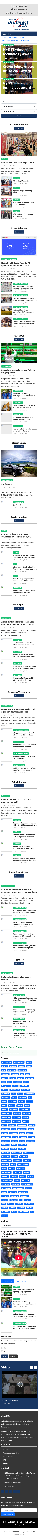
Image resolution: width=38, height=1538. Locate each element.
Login (30, 13)
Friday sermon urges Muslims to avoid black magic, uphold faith (24, 1032)
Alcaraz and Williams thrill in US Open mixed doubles (23, 676)
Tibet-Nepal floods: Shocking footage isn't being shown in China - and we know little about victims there (24, 567)
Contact (22, 13)
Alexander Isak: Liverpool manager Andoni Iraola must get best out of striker (17, 621)
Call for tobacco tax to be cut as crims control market (24, 403)
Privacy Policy (8, 1454)
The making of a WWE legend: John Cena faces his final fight (24, 856)
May (4, 266)
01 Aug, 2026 (23, 1023)
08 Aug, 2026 (23, 1011)
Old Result (13, 1353)
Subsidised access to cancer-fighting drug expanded (18, 368)
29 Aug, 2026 (13, 55)
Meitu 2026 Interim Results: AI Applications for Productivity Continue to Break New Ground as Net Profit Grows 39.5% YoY (17, 264)
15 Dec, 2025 (23, 860)
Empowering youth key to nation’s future (23, 1019)
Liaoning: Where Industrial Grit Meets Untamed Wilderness (24, 320)
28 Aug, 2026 (23, 656)
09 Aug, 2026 (23, 300)
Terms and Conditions (11, 1450)
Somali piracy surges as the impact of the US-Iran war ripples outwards (23, 578)
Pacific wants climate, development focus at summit (24, 392)
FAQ (7, 13)
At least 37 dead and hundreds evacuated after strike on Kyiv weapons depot (15, 534)
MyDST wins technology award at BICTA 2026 (18, 51)
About (14, 13)
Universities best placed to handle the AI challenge (23, 415)
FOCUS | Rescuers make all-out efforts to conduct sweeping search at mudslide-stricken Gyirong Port (25, 910)
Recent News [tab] (7, 1278)
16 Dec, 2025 (23, 848)
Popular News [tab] (21, 1278)
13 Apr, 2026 (11, 712)
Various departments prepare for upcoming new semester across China (19, 887)
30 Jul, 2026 (23, 323)
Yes (5, 1345)
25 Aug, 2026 (23, 288)
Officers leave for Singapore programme (23, 212)
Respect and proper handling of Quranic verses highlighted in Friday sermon (24, 1009)
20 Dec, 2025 (23, 824)
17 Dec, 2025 (23, 836)
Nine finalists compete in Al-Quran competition (24, 200)
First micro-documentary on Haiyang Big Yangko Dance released (23, 285)
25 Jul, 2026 (23, 1035)
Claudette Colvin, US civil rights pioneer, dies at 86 (16, 797)
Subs (4, 37)
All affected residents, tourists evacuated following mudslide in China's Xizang (24, 945)
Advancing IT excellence (22, 178)
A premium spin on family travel (22, 189)
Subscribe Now (8, 1511)
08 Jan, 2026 (23, 770)
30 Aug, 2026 (12, 162)
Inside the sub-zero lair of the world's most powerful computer (24, 767)
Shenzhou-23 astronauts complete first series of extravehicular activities (22, 921)
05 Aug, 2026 (23, 311)
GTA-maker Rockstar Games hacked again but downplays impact (18, 707)
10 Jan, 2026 (23, 746)
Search (19, 113)
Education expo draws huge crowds (18, 159)
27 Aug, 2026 (11, 266)
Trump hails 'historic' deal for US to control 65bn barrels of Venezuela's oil (24, 554)
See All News (19, 125)
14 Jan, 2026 (23, 734)
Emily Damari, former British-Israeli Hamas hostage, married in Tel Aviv (24, 589)
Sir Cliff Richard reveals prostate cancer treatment (23, 844)
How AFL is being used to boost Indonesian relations (25, 427)
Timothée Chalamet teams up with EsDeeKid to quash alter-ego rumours (24, 822)
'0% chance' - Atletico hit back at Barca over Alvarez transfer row (24, 665)
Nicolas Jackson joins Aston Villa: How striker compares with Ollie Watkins (23, 642)
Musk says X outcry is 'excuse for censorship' (24, 754)
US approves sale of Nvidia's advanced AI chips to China (24, 731)
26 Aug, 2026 (23, 679)
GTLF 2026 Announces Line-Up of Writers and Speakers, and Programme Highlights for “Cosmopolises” (24, 298)
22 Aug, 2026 (12, 484)
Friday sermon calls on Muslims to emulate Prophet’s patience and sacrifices (25, 997)
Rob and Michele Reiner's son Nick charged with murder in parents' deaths (24, 834)
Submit (5, 1353)
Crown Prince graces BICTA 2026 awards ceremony (18, 67)
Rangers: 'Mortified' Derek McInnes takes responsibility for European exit (24, 654)
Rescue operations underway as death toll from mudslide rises (24, 933)
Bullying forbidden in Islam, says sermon (16, 975)
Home (5, 1447)
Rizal (5, 55)
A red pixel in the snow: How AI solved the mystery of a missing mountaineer (24, 744)
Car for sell (6, 481)
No (5, 1348)
